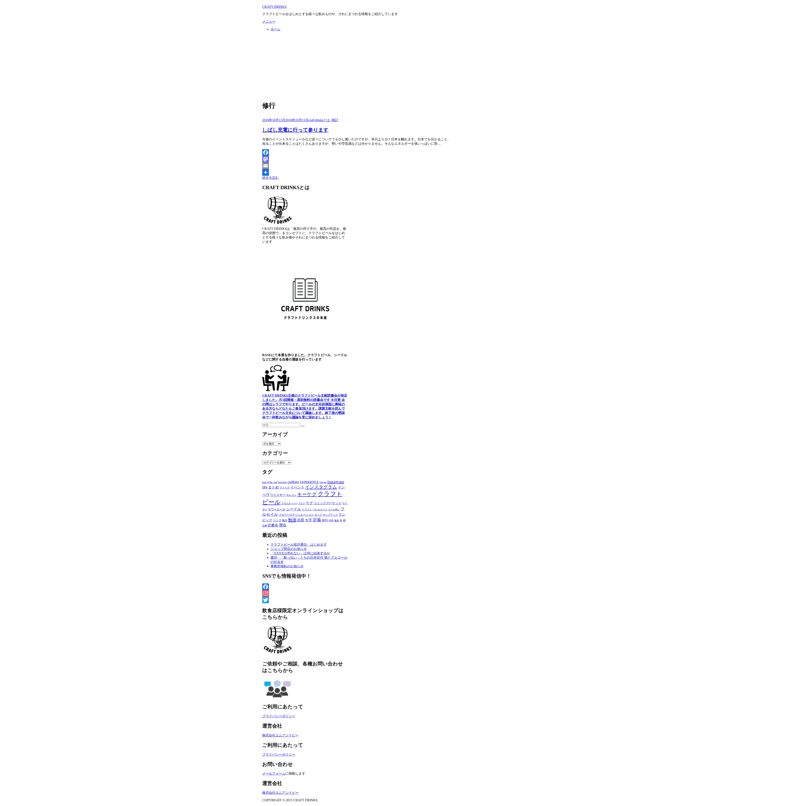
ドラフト (307, 509)
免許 (284, 520)
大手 (308, 520)
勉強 (292, 520)
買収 (282, 525)
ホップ (318, 514)
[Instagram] (305, 593)
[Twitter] (305, 600)
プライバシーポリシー (278, 716)
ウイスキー (278, 495)
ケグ (309, 503)
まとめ (273, 487)
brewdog (282, 482)
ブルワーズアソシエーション (296, 514)
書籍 (336, 520)
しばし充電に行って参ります (295, 130)
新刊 (325, 520)
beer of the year (269, 482)
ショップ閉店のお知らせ (289, 549)
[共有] (356, 172)
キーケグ (307, 494)
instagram (335, 481)
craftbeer (293, 482)
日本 (331, 520)
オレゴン (291, 495)
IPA (264, 487)
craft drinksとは (319, 120)
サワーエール (276, 509)
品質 (300, 520)
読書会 (273, 525)
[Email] (356, 165)
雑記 (334, 120)
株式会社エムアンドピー (280, 735)
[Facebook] (356, 152)
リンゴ (277, 520)
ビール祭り (334, 509)
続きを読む (270, 177)
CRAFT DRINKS (274, 6)
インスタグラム (321, 487)
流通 (264, 526)
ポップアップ (330, 514)
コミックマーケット (328, 503)
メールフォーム (273, 773)
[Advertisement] (396, 66)
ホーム (275, 29)
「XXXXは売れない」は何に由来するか (300, 553)
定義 (317, 520)
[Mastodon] (356, 159)
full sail (322, 482)
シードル (293, 509)
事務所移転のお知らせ (287, 566)
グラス (301, 503)
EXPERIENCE (309, 482)
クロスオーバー (289, 503)
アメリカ (285, 487)
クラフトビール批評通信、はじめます (299, 544)
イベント (297, 487)
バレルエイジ (320, 509)
